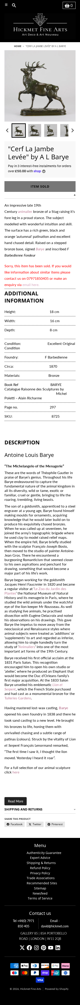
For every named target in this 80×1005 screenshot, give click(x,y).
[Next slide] (72, 130)
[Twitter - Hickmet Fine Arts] (22, 947)
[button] (19, 130)
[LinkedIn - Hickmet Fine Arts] (57, 947)
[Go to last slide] (7, 130)
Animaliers (27, 646)
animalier (25, 211)
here (15, 772)
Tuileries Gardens (17, 698)
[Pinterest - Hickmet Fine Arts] (43, 947)
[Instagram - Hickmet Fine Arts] (36, 947)
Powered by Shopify (56, 988)
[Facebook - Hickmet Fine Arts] (29, 947)
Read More (15, 801)
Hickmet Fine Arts (30, 988)
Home (17, 46)
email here (30, 284)
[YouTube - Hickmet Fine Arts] (50, 947)
